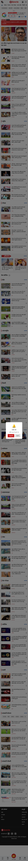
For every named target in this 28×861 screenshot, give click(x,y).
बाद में (18, 436)
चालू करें (11, 436)
